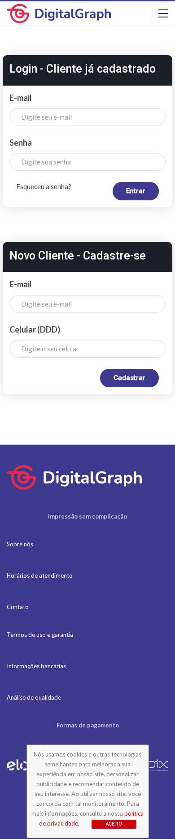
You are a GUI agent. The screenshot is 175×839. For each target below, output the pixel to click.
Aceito (114, 824)
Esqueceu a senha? (43, 186)
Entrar (135, 191)
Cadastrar (129, 378)
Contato (18, 606)
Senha (20, 142)
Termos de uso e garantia (40, 634)
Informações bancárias (36, 666)
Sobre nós (20, 544)
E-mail (20, 98)
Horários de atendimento (40, 575)
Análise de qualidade (34, 697)
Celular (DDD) (34, 329)
